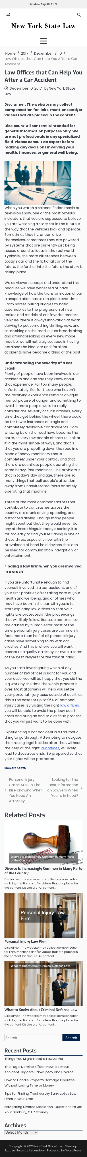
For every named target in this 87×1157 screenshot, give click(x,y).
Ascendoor (37, 1150)
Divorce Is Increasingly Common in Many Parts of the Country (43, 870)
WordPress (73, 1150)
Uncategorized (15, 768)
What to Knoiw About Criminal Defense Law (40, 1009)
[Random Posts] (8, 15)
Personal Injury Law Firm (25, 941)
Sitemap (71, 1146)
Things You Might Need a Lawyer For (33, 1058)
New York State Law (43, 26)
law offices (69, 705)
